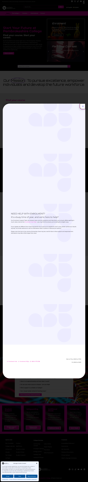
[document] (44, 241)
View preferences (32, 476)
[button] (36, 463)
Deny (19, 476)
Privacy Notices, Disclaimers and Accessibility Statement (23, 479)
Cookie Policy (5, 479)
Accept (7, 476)
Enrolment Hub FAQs (30, 222)
